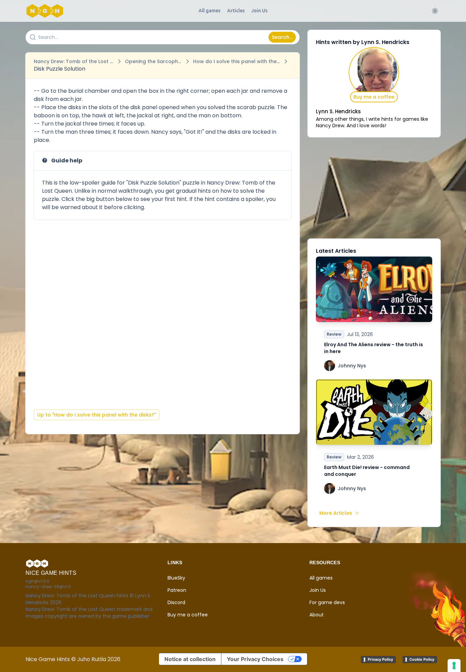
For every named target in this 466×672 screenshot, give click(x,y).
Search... (282, 37)
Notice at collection (190, 659)
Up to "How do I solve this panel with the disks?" (96, 414)
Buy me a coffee (373, 96)
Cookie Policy (421, 659)
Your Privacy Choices (255, 659)
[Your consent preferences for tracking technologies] (454, 665)
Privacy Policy (380, 659)
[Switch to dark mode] (434, 10)
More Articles (335, 513)
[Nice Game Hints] (46, 11)
